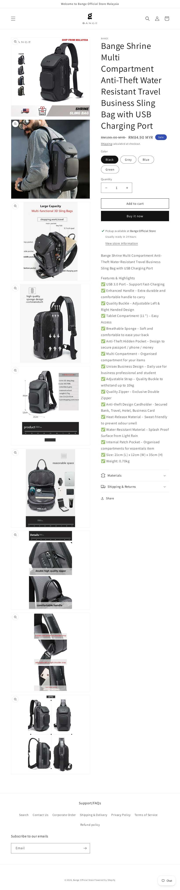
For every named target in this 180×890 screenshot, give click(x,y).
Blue (146, 160)
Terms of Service (146, 815)
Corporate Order (64, 815)
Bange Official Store (83, 880)
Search (24, 815)
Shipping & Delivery (93, 815)
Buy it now (135, 216)
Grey (128, 160)
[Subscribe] (85, 848)
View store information (121, 243)
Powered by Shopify (104, 880)
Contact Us (40, 815)
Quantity (106, 179)
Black (110, 160)
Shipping (106, 143)
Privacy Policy (120, 815)
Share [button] (110, 498)
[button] (13, 18)
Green (110, 169)
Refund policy (90, 825)
